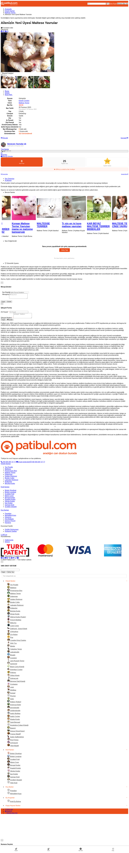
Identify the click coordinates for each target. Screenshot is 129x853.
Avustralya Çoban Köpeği (19, 725)
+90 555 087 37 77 (9, 462)
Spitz (12, 699)
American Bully (15, 705)
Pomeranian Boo (11, 471)
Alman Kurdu (14, 614)
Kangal (12, 693)
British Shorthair (10, 490)
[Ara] (107, 4)
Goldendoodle (15, 710)
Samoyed (13, 664)
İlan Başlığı (6, 292)
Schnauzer (14, 743)
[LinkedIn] (18, 558)
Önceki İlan (5, 174)
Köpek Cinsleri (24, 101)
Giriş (111, 3)
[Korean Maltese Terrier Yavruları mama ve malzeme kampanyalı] (14, 208)
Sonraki (124, 138)
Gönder (9, 301)
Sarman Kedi (9, 505)
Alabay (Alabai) (15, 702)
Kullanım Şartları (11, 531)
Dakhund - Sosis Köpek (18, 629)
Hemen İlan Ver (122, 3)
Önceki (5, 138)
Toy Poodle (9, 467)
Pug (11, 637)
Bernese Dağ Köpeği (17, 681)
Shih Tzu (13, 643)
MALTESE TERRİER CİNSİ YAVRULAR (114, 225)
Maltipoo (8, 469)
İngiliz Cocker (15, 716)
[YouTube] (5, 558)
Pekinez (13, 672)
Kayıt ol (9, 811)
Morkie (12, 646)
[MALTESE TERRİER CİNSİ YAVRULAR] (115, 208)
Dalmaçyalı (14, 678)
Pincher (13, 696)
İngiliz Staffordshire (17, 737)
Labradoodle (14, 652)
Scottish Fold (9, 494)
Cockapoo (14, 684)
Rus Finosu (14, 740)
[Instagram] (3, 558)
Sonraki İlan (124, 174)
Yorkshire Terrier (16, 649)
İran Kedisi (8, 503)
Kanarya (8, 522)
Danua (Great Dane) (17, 731)
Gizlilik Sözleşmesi (11, 529)
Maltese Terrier (10, 13)
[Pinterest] (11, 558)
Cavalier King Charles (18, 640)
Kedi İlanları (5, 487)
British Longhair (10, 492)
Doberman (8, 474)
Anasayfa (8, 9)
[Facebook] (1, 558)
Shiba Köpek (14, 675)
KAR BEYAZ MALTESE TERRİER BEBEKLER (89, 226)
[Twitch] (7, 558)
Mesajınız (5, 294)
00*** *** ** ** (7, 151)
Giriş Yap (64, 250)
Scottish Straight (11, 507)
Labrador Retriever (11, 480)
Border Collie (9, 478)
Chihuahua (14, 631)
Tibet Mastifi (14, 746)
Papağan (8, 513)
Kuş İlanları (5, 510)
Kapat (3, 301)
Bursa (7, 91)
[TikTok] (16, 558)
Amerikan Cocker (16, 669)
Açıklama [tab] (8, 180)
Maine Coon (9, 496)
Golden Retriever (11, 476)
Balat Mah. (8, 95)
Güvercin (8, 517)
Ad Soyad (5, 312)
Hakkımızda (9, 540)
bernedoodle (14, 708)
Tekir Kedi (13, 783)
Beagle (12, 655)
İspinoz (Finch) (10, 521)
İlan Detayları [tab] (9, 178)
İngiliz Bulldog (15, 713)
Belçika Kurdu (10, 483)
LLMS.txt (4, 535)
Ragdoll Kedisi (10, 499)
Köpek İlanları (10, 11)
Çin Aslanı (14, 634)
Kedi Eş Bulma (15, 801)
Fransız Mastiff (15, 734)
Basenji (13, 728)
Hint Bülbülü (9, 519)
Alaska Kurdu (15, 719)
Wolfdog (13, 690)
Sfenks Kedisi (10, 501)
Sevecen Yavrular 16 (16, 144)
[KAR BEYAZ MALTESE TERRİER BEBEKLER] (90, 208)
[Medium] (14, 558)
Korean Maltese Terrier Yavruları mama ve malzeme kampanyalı (12, 227)
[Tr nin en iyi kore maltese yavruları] (65, 208)
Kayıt (115, 3)
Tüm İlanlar (5, 149)
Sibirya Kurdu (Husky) (18, 617)
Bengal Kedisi (10, 497)
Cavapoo (13, 658)
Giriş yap (9, 809)
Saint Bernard (15, 722)
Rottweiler (8, 481)
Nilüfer (7, 93)
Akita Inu (13, 623)
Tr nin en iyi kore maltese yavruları (62, 225)
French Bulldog (15, 620)
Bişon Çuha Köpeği (17, 667)
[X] (9, 558)
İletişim (7, 542)
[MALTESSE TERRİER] (39, 208)
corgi (12, 687)
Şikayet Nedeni (7, 318)
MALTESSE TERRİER (33, 225)
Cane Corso (14, 626)
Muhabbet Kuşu (10, 515)
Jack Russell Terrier (17, 661)
